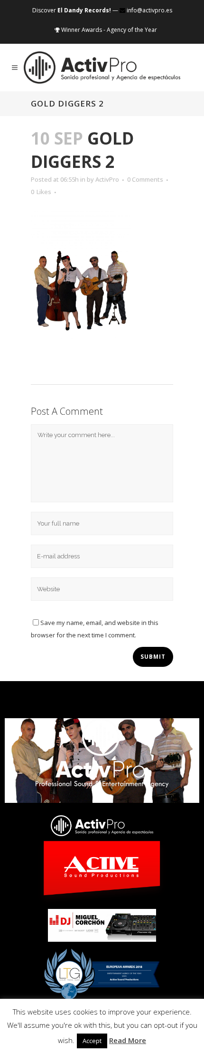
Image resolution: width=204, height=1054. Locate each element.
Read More (127, 1040)
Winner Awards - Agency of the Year (108, 30)
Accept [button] (92, 1040)
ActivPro (107, 179)
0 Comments (145, 179)
